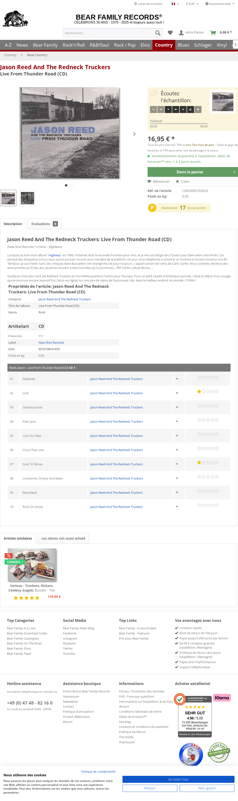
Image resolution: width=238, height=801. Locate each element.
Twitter (68, 648)
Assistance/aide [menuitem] (219, 4)
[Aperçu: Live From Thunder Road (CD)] (8, 198)
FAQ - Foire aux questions (136, 696)
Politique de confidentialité (98, 772)
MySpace (69, 643)
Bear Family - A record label (137, 628)
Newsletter (70, 701)
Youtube (69, 653)
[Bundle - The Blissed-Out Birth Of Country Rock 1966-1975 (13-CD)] (32, 564)
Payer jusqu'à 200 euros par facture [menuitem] (203, 638)
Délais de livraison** (133, 717)
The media (126, 737)
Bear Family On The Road (24, 643)
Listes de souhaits (149, 4)
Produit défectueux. (76, 717)
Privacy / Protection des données (142, 691)
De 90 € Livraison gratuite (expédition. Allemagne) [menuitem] (197, 645)
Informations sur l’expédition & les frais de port (146, 704)
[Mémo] (170, 33)
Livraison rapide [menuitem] (190, 628)
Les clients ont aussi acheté (63, 538)
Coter (185, 181)
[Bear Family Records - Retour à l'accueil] (15, 19)
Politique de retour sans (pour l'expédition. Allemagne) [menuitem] (200, 654)
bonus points (197, 208)
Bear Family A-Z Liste (21, 628)
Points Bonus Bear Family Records (86, 691)
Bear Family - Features (134, 633)
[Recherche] (158, 33)
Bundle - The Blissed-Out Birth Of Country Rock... (31, 588)
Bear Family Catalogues (23, 638)
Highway (55, 255)
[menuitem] (113, 33)
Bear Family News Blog (78, 628)
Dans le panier (190, 172)
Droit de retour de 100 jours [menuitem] (198, 633)
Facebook (69, 633)
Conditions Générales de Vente (140, 711)
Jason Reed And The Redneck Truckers (55, 66)
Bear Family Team (19, 653)
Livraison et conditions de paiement (144, 727)
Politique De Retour (132, 732)
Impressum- (71, 696)
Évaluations (43, 224)
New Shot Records (51, 342)
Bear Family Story (19, 648)
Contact (68, 706)
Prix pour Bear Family (134, 638)
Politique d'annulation (78, 711)
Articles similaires (18, 538)
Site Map (125, 722)
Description (13, 224)
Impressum (127, 742)
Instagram (70, 638)
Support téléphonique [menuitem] (194, 667)
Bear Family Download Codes (27, 633)
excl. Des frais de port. (200, 145)
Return (68, 722)
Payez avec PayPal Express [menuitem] (197, 662)
